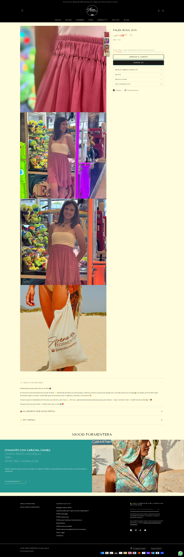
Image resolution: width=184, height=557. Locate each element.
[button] (22, 10)
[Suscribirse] (158, 509)
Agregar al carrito (138, 57)
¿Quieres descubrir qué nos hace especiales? (72, 511)
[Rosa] (115, 43)
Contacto (59, 535)
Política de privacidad (64, 526)
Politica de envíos (62, 517)
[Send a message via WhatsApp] (180, 553)
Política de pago (62, 514)
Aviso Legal (60, 532)
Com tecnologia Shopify (27, 551)
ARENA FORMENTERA (31, 548)
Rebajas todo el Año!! (64, 507)
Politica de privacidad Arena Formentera (71, 529)
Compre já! (138, 62)
